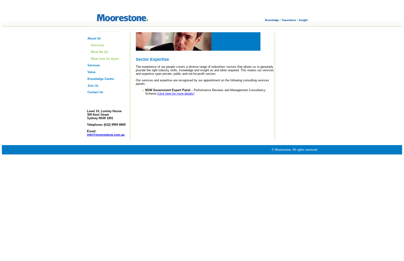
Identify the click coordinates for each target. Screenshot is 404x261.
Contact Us (95, 92)
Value (91, 72)
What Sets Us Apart (105, 59)
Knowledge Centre (100, 79)
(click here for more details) (175, 93)
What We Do (99, 52)
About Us (94, 38)
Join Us (92, 85)
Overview (97, 45)
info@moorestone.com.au (106, 134)
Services (93, 65)
